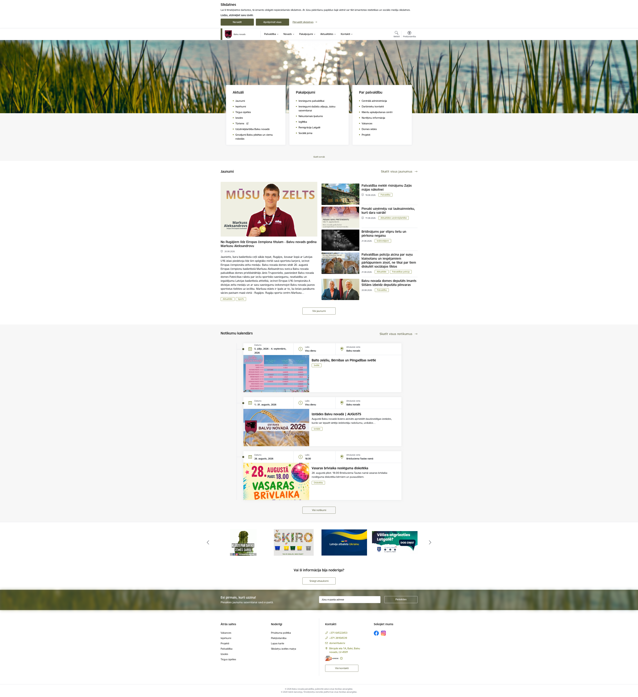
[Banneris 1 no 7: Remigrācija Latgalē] (344, 542)
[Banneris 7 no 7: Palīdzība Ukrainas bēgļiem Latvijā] (294, 542)
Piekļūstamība (278, 638)
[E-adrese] (331, 658)
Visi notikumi (319, 510)
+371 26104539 (338, 637)
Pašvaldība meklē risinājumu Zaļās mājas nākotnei (387, 187)
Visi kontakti (342, 668)
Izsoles (224, 654)
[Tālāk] (430, 542)
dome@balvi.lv (337, 643)
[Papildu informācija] (341, 658)
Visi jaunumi (319, 311)
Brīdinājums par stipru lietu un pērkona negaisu (384, 234)
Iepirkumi (226, 638)
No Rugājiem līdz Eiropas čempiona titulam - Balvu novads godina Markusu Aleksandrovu (269, 244)
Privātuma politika (281, 632)
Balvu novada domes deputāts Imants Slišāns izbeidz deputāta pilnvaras (389, 283)
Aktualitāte (227, 299)
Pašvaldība (385, 194)
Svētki (316, 365)
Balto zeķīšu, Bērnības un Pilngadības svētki (344, 360)
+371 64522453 (338, 632)
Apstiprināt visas (272, 22)
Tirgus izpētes (228, 659)
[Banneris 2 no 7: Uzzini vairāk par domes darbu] (395, 542)
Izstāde (317, 429)
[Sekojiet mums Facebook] (376, 633)
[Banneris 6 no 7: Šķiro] (243, 542)
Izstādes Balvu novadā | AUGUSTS (336, 414)
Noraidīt (237, 22)
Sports (241, 299)
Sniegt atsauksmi (319, 580)
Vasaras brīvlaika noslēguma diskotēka (340, 468)
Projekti (225, 643)
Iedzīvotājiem (383, 241)
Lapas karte (277, 643)
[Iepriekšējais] (208, 542)
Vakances (226, 632)
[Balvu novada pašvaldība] (235, 34)
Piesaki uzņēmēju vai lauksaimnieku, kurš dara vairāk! (388, 211)
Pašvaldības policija (401, 271)
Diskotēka (318, 482)
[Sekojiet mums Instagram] (383, 633)
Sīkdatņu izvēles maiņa (283, 648)
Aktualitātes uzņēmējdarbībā (394, 218)
